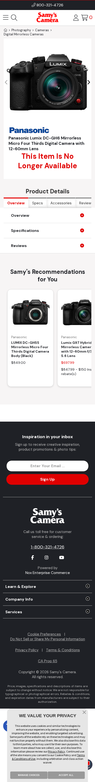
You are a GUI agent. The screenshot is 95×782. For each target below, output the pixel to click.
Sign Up (47, 479)
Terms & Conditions (63, 650)
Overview (16, 203)
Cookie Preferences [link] (44, 634)
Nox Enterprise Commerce (47, 572)
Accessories (61, 203)
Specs (37, 203)
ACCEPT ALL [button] (66, 775)
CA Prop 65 (47, 661)
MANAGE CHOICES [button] (28, 775)
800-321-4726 (50, 5)
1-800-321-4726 (47, 547)
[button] (88, 82)
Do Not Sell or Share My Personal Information (47, 639)
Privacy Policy (26, 650)
